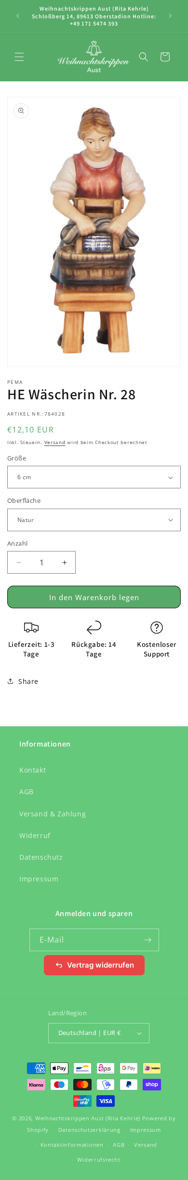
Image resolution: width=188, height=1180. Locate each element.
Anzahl (17, 543)
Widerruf (35, 835)
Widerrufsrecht (98, 1159)
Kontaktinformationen (72, 1144)
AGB (26, 791)
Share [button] (28, 681)
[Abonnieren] (148, 940)
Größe (16, 458)
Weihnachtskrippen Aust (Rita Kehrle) (87, 1118)
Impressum (38, 878)
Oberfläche (23, 500)
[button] (19, 56)
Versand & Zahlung (52, 813)
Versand (55, 442)
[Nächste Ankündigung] (170, 15)
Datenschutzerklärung (89, 1129)
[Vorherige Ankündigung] (17, 15)
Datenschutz (41, 857)
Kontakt (32, 769)
